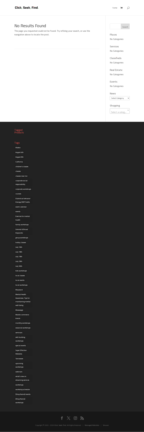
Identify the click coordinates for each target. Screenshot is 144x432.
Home (114, 8)
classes (18, 171)
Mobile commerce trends (22, 316)
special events (20, 345)
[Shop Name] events (22, 394)
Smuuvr (106, 425)
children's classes (21, 166)
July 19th (18, 256)
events (17, 211)
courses (18, 193)
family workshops (22, 224)
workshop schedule (22, 389)
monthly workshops (22, 323)
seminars (18, 332)
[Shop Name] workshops (20, 400)
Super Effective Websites (20, 352)
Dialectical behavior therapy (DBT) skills (22, 200)
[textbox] (120, 112)
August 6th (19, 157)
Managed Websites (92, 425)
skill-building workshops (20, 339)
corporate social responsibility (21, 182)
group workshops (21, 237)
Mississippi (19, 310)
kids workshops (21, 270)
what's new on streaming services (22, 378)
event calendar (21, 206)
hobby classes (20, 242)
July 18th (18, 251)
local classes (20, 275)
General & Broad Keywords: (21, 231)
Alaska (17, 147)
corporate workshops (23, 189)
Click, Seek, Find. (60, 425)
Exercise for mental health (22, 218)
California (19, 161)
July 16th (18, 247)
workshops (19, 384)
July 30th (18, 266)
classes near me (21, 176)
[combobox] (120, 111)
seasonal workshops (22, 327)
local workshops (21, 285)
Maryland (19, 289)
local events (19, 280)
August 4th (19, 152)
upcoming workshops (19, 365)
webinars (18, 371)
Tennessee (19, 358)
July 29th (18, 261)
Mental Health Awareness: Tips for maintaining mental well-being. (22, 300)
